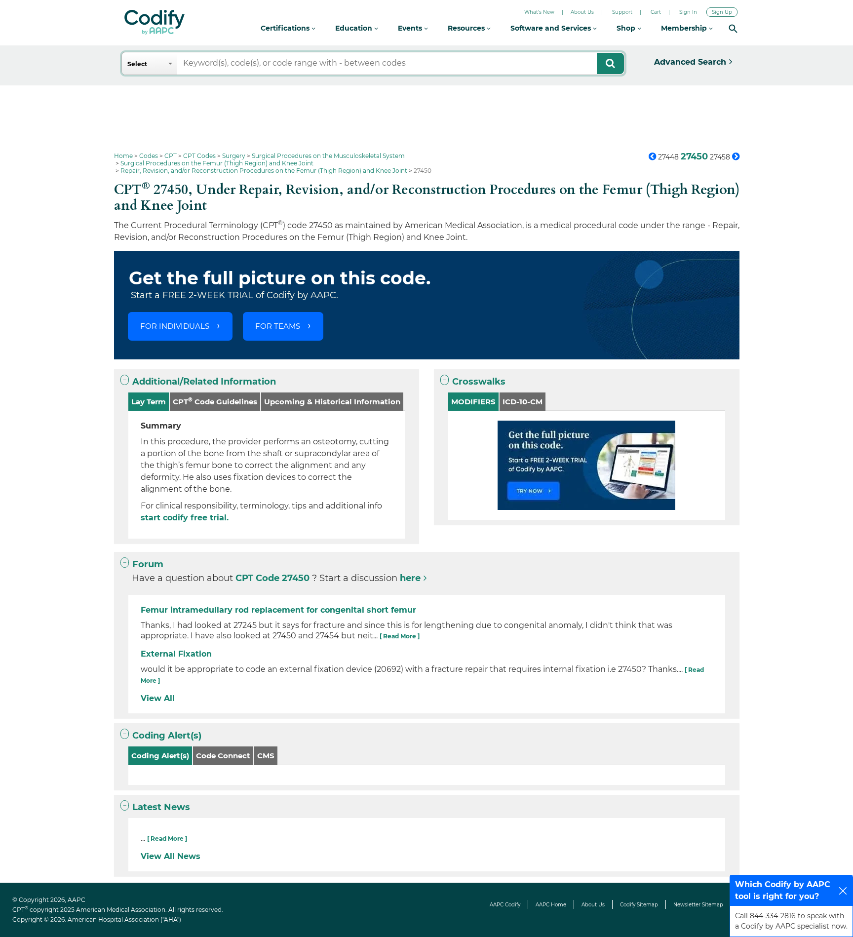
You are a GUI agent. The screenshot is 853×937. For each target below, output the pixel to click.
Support (622, 12)
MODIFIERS (473, 401)
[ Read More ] (400, 636)
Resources (467, 28)
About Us (582, 12)
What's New (539, 12)
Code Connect (223, 755)
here (410, 578)
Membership (685, 28)
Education (354, 28)
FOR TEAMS (277, 326)
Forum (147, 564)
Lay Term (148, 401)
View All (158, 698)
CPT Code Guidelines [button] (215, 401)
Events (411, 28)
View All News (170, 856)
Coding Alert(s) (166, 735)
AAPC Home (551, 904)
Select (137, 64)
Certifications (286, 28)
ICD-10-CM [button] (523, 401)
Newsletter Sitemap (698, 904)
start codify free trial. (185, 517)
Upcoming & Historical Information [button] (332, 401)
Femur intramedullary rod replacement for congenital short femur (278, 610)
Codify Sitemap (639, 904)
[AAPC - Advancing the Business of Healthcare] (154, 22)
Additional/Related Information (204, 381)
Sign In (688, 12)
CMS (265, 755)
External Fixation (176, 654)
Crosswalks (478, 381)
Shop (627, 28)
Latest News (161, 807)
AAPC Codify (505, 904)
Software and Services (551, 28)
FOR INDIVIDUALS (174, 326)
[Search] (733, 28)
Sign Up (722, 12)
